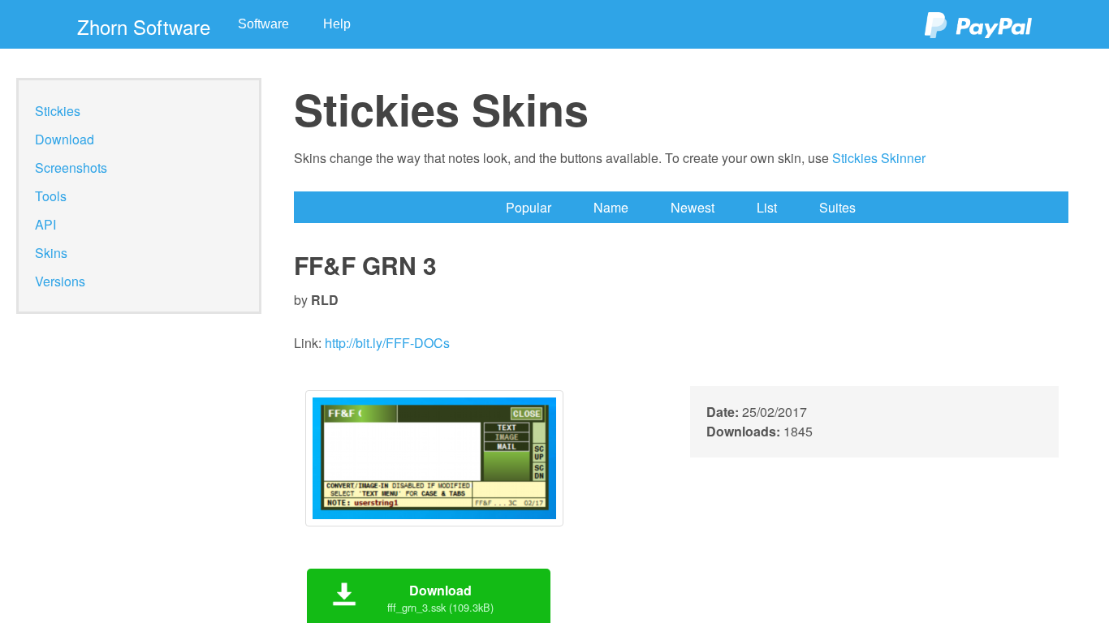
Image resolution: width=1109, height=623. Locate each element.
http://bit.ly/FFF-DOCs (387, 342)
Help (337, 24)
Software (263, 24)
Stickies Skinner (879, 157)
